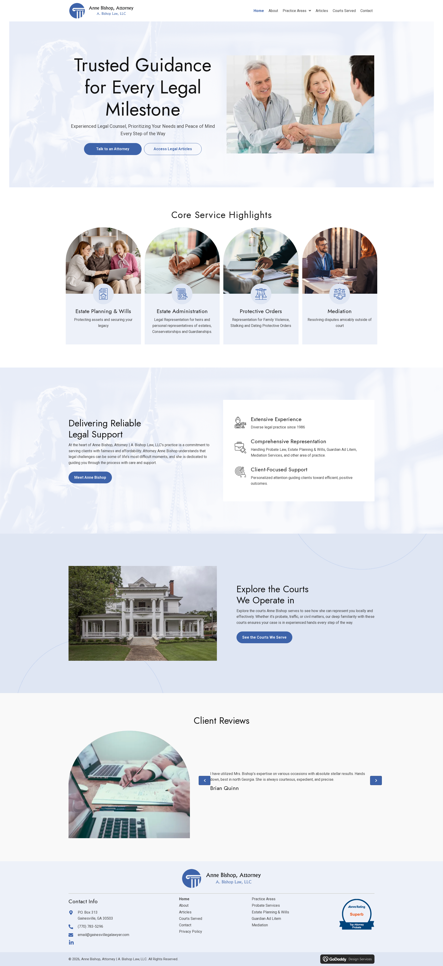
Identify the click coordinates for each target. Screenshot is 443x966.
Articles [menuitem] (185, 912)
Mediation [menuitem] (260, 925)
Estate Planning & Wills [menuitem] (270, 912)
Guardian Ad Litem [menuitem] (266, 918)
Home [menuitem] (184, 899)
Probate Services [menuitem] (266, 905)
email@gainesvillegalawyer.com (103, 935)
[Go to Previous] (204, 780)
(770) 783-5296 (90, 926)
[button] (71, 942)
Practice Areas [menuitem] (263, 899)
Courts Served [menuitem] (190, 918)
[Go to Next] (376, 780)
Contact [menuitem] (185, 925)
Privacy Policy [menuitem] (190, 931)
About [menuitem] (184, 905)
